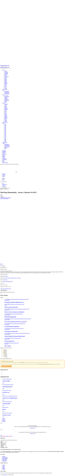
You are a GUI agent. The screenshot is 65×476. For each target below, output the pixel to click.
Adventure (6, 71)
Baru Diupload (6, 96)
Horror (3, 467)
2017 (5, 132)
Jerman (5, 107)
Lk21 (3, 90)
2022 (5, 127)
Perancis (5, 106)
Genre (3, 70)
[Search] (10, 66)
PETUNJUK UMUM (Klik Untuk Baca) (8, 292)
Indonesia (6, 109)
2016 (5, 133)
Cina (5, 105)
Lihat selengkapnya (3, 290)
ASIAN (3, 156)
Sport (5, 85)
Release (5, 102)
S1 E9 (3, 436)
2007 (5, 141)
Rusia (5, 119)
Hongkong (6, 108)
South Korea (2, 197)
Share (6, 198)
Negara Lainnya (5, 122)
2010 (5, 138)
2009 (5, 139)
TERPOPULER (5, 162)
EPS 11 (3, 180)
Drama (5, 77)
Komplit (5, 98)
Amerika (5, 103)
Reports (3, 174)
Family (5, 78)
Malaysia (5, 115)
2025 (3, 160)
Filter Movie (2, 447)
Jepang (5, 113)
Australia (5, 104)
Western (5, 88)
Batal (6, 447)
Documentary (6, 76)
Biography (6, 73)
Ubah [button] (6, 269)
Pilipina (5, 117)
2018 (5, 131)
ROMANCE (4, 154)
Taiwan (5, 120)
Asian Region (6, 100)
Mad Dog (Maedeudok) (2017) (8, 281)
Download (6, 436)
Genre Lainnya (4, 89)
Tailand (5, 121)
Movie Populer (4, 459)
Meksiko (5, 116)
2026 (3, 161)
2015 (5, 134)
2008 (5, 140)
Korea (5, 114)
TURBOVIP (4, 184)
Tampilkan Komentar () (6, 366)
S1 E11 (9, 436)
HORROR (4, 151)
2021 (5, 128)
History (5, 80)
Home (1, 436)
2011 (5, 137)
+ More (3, 143)
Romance (6, 83)
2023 (5, 126)
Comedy (5, 74)
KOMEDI (4, 152)
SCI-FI (3, 153)
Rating (5, 101)
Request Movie (6, 145)
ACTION (4, 150)
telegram (3, 420)
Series (3, 94)
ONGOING (4, 158)
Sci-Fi (5, 84)
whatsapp (3, 421)
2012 (5, 136)
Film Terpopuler (7, 93)
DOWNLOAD (2, 198)
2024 (5, 125)
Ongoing (5, 97)
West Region (6, 99)
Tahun (3, 123)
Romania (5, 118)
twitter (3, 419)
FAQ (5, 148)
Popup (3, 176)
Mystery (5, 82)
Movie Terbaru (4, 457)
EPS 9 (3, 178)
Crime (5, 75)
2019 (5, 130)
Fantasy (5, 79)
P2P (3, 183)
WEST (3, 157)
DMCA (5, 147)
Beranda (3, 456)
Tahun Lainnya (4, 142)
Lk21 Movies (6, 91)
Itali (5, 112)
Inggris (5, 111)
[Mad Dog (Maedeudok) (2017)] (5, 288)
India (5, 110)
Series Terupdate (5, 458)
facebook (3, 418)
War (5, 87)
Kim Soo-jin (6, 276)
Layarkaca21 (5, 474)
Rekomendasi (6, 144)
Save (8, 198)
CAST (3, 185)
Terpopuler (6, 95)
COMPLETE (4, 159)
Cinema (3, 175)
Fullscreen (4, 173)
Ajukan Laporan (32, 433)
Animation (6, 72)
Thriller (5, 86)
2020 (5, 129)
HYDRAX (4, 186)
